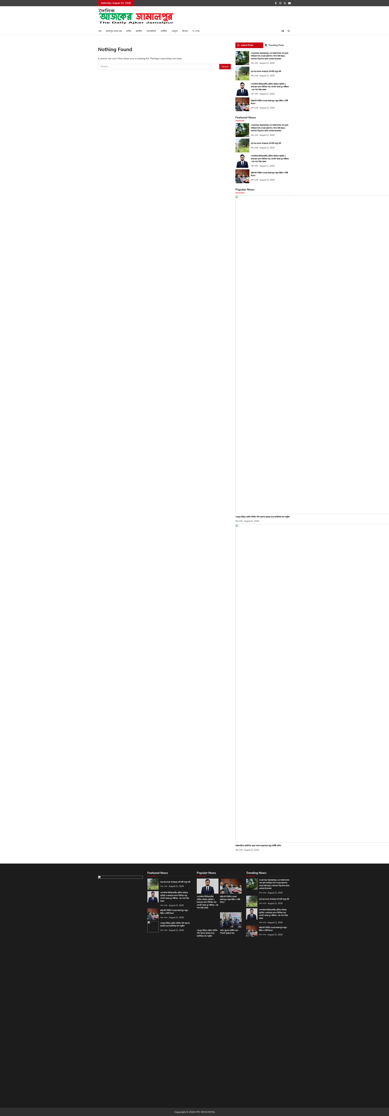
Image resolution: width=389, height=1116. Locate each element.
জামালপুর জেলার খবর (114, 30)
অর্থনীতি (164, 30)
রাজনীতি (139, 30)
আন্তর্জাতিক (151, 30)
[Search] (288, 31)
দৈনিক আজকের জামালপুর (205, 1111)
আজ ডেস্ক (254, 63)
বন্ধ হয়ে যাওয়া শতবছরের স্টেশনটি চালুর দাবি (266, 71)
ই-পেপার (196, 30)
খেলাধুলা (174, 30)
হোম (99, 30)
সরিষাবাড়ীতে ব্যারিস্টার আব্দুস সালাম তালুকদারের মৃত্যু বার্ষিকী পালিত (258, 845)
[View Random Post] (282, 31)
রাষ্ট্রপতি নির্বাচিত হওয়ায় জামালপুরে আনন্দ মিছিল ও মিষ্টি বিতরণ (230, 899)
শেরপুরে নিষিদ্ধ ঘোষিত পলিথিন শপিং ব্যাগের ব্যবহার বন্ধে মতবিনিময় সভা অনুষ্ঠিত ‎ (262, 517)
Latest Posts (247, 45)
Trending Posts (276, 45)
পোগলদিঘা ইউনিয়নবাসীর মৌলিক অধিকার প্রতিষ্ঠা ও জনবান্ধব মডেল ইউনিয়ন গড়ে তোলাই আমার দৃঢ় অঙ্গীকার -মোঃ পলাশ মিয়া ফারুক (270, 87)
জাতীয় (128, 30)
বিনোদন (185, 30)
